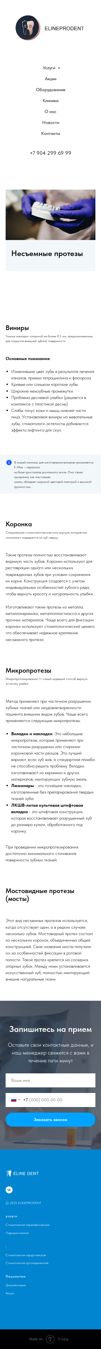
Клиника (51, 100)
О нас (50, 111)
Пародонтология (17, 1233)
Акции (50, 78)
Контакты (50, 133)
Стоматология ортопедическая (27, 1263)
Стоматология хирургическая (26, 1255)
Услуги (49, 67)
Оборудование (50, 89)
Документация (16, 1285)
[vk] (9, 1189)
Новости (50, 122)
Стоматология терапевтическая (27, 1225)
